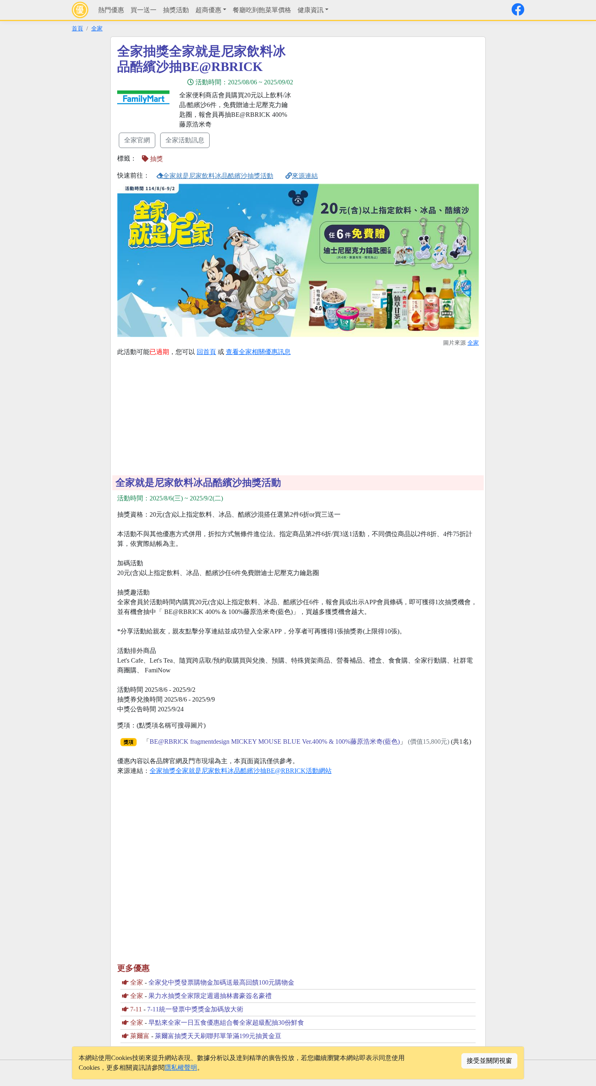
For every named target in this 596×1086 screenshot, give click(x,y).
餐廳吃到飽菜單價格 (262, 9)
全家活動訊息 (184, 140)
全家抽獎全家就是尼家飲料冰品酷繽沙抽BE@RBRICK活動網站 (241, 770)
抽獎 (155, 158)
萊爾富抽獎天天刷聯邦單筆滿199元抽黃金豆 (218, 1035)
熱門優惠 (111, 9)
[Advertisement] (371, 100)
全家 (97, 28)
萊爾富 (140, 1035)
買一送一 (144, 9)
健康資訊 (311, 9)
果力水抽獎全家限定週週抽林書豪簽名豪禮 (210, 995)
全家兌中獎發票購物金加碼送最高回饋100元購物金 (221, 982)
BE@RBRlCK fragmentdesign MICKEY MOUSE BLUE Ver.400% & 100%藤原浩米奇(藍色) (275, 741)
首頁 (77, 28)
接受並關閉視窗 (489, 1060)
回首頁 (206, 351)
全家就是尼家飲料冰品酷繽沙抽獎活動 (218, 175)
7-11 (136, 1009)
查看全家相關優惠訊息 (258, 351)
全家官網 (137, 140)
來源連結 (305, 175)
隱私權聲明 (181, 1067)
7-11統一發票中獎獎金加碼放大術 (195, 1009)
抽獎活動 (176, 9)
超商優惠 (208, 9)
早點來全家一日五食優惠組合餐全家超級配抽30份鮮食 (226, 1022)
